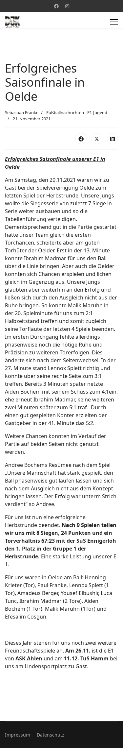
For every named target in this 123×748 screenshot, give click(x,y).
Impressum (17, 735)
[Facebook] (56, 6)
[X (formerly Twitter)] (96, 138)
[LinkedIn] (112, 138)
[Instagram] (67, 6)
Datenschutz (50, 735)
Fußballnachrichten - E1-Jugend (76, 112)
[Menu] (114, 22)
